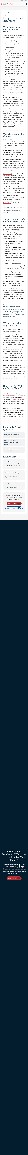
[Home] (7, 4)
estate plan (11, 405)
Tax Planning (6, 203)
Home (4, 12)
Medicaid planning (19, 399)
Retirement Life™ (7, 174)
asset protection (7, 396)
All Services (10, 12)
